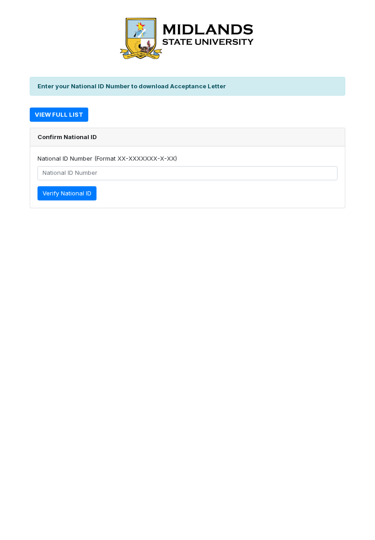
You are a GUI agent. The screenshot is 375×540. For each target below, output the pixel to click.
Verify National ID (67, 193)
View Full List (59, 114)
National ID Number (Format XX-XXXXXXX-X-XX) (107, 158)
